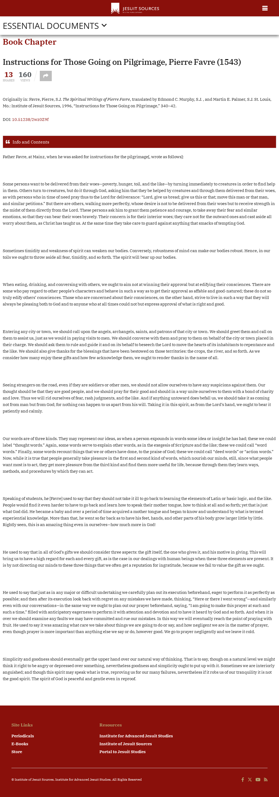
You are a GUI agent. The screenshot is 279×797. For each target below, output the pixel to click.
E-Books (19, 743)
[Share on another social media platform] (46, 76)
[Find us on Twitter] (250, 779)
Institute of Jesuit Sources (125, 743)
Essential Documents (51, 25)
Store (16, 751)
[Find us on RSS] (266, 779)
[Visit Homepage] (135, 8)
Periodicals (22, 735)
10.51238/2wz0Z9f (30, 119)
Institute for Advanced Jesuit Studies (136, 735)
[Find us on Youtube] (258, 779)
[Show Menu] (265, 8)
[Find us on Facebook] (242, 779)
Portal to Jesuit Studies (122, 751)
